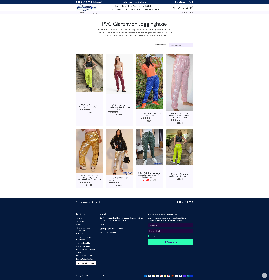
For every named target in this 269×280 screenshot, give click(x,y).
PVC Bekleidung (115, 9)
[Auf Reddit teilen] (190, 13)
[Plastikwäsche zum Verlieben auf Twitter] (76, 2)
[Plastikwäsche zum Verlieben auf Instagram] (84, 2)
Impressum (80, 221)
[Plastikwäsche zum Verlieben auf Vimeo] (89, 2)
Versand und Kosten (84, 255)
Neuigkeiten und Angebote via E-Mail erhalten (165, 236)
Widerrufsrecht (82, 234)
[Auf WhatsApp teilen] (188, 13)
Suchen (79, 218)
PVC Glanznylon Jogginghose (90, 13)
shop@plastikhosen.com (111, 229)
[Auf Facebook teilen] (182, 13)
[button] (85, 109)
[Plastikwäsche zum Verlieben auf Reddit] (91, 2)
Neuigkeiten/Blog (83, 246)
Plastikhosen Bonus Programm (83, 238)
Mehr (158, 9)
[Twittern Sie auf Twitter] (184, 13)
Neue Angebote (135, 6)
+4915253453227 (108, 232)
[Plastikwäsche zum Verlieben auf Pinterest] (81, 2)
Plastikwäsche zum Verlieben (96, 276)
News (124, 6)
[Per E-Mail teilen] (192, 13)
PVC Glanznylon (132, 9)
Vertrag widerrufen (86, 263)
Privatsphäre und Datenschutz (83, 229)
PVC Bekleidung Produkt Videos (85, 251)
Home (116, 6)
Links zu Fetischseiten (84, 259)
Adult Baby (149, 6)
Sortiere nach (162, 45)
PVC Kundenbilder (83, 243)
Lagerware (148, 9)
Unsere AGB (81, 224)
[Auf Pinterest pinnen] (186, 13)
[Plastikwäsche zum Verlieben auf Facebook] (79, 2)
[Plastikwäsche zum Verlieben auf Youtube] (86, 2)
